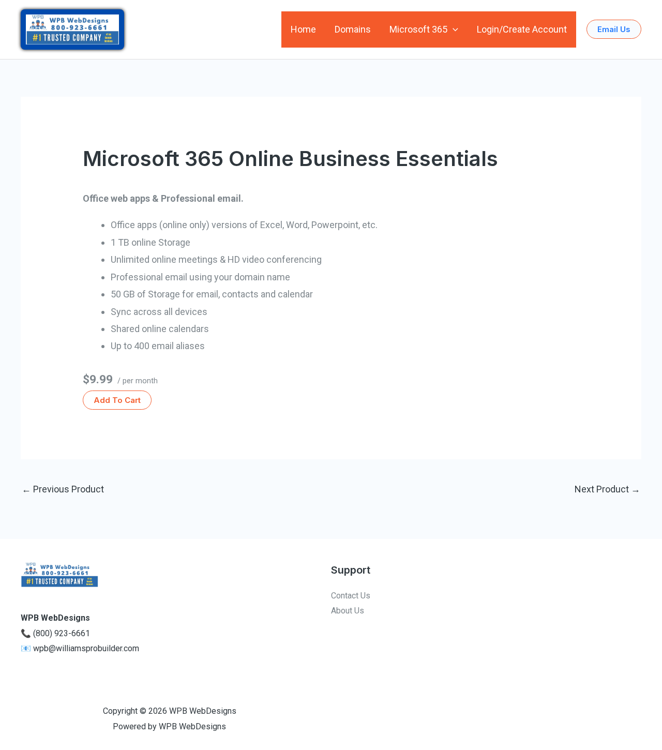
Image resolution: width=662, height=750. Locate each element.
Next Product (607, 489)
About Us (347, 611)
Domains (353, 29)
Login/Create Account (522, 29)
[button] (452, 29)
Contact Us (350, 596)
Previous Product (63, 489)
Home (303, 29)
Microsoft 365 (418, 29)
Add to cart (117, 400)
